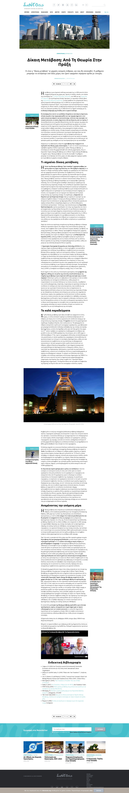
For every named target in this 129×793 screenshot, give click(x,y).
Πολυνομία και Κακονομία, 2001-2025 (53, 758)
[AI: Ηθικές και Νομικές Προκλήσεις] (33, 747)
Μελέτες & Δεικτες (79, 755)
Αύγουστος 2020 (71, 78)
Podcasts (71, 12)
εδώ (91, 790)
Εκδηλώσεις (89, 776)
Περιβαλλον (69, 53)
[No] (127, 790)
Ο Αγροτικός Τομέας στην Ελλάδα (95, 760)
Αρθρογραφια (35, 12)
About (82, 12)
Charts (63, 12)
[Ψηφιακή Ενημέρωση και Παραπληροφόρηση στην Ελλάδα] (75, 747)
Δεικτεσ (57, 12)
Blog (76, 12)
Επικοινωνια (89, 12)
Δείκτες (88, 779)
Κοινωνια (34, 755)
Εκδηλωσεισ (44, 12)
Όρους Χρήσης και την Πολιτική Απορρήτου (80, 732)
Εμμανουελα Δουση (59, 78)
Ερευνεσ (26, 12)
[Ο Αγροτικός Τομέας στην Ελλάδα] (96, 747)
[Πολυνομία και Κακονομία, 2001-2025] (54, 747)
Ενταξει (98, 790)
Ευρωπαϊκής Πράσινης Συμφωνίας (52, 100)
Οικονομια (98, 755)
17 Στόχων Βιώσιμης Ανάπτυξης (62, 96)
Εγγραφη (100, 729)
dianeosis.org (46, 790)
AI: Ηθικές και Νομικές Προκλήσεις (32, 758)
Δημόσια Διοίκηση (58, 755)
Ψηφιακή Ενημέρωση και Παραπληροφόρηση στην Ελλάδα (75, 759)
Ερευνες (89, 774)
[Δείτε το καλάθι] (105, 12)
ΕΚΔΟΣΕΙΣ (98, 12)
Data (51, 12)
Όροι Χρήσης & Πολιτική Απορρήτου (95, 787)
